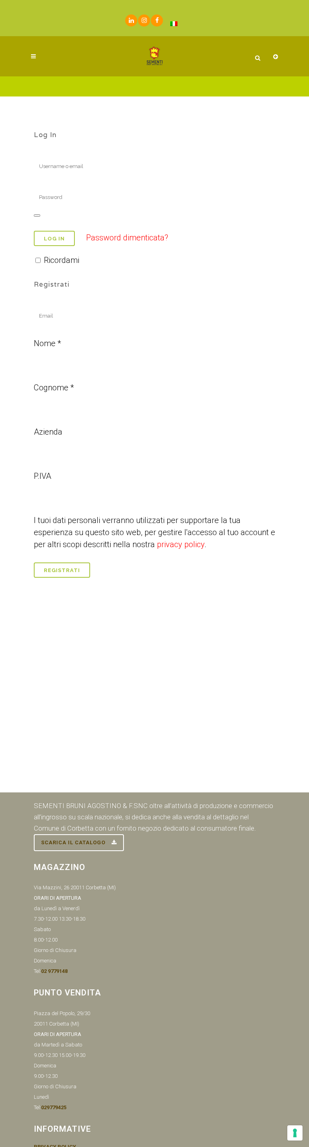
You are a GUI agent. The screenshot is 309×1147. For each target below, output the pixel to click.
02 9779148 (54, 971)
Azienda (48, 432)
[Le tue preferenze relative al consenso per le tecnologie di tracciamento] (295, 1133)
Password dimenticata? (127, 237)
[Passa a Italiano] (173, 23)
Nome (47, 343)
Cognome (54, 387)
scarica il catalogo (73, 842)
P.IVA (42, 476)
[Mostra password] (37, 215)
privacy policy (180, 544)
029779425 (53, 1107)
